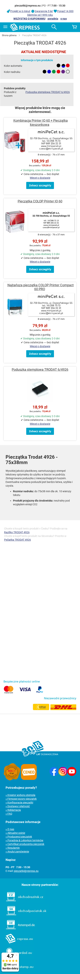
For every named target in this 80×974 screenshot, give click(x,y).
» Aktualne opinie (15, 832)
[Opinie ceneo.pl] (28, 779)
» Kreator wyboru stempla (20, 795)
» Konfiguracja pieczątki (19, 802)
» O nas (10, 829)
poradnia (53, 18)
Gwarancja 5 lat (44, 11)
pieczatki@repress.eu (26, 870)
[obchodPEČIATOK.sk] (24, 916)
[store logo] (25, 27)
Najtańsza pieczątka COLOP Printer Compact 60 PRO (40, 287)
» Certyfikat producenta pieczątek (25, 844)
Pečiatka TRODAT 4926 (17, 539)
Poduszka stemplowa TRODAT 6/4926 (47, 92)
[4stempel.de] (18, 930)
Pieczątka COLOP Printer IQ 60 (40, 201)
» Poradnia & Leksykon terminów (24, 840)
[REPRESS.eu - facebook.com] (53, 774)
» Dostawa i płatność (18, 806)
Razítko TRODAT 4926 (17, 532)
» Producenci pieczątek (19, 836)
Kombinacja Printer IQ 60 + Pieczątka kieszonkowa (40, 123)
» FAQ (9, 813)
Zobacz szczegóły (40, 185)
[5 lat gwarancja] (12, 779)
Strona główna (9, 35)
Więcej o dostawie (40, 177)
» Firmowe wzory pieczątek (21, 798)
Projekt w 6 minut (20, 11)
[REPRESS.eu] (17, 944)
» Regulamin (13, 847)
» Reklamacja (13, 809)
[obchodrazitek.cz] (22, 902)
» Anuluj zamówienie (17, 851)
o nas (63, 18)
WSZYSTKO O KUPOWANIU (29, 18)
